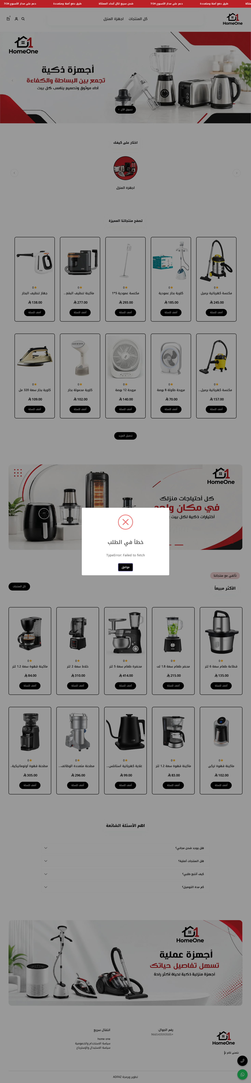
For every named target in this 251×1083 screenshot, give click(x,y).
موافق (126, 567)
